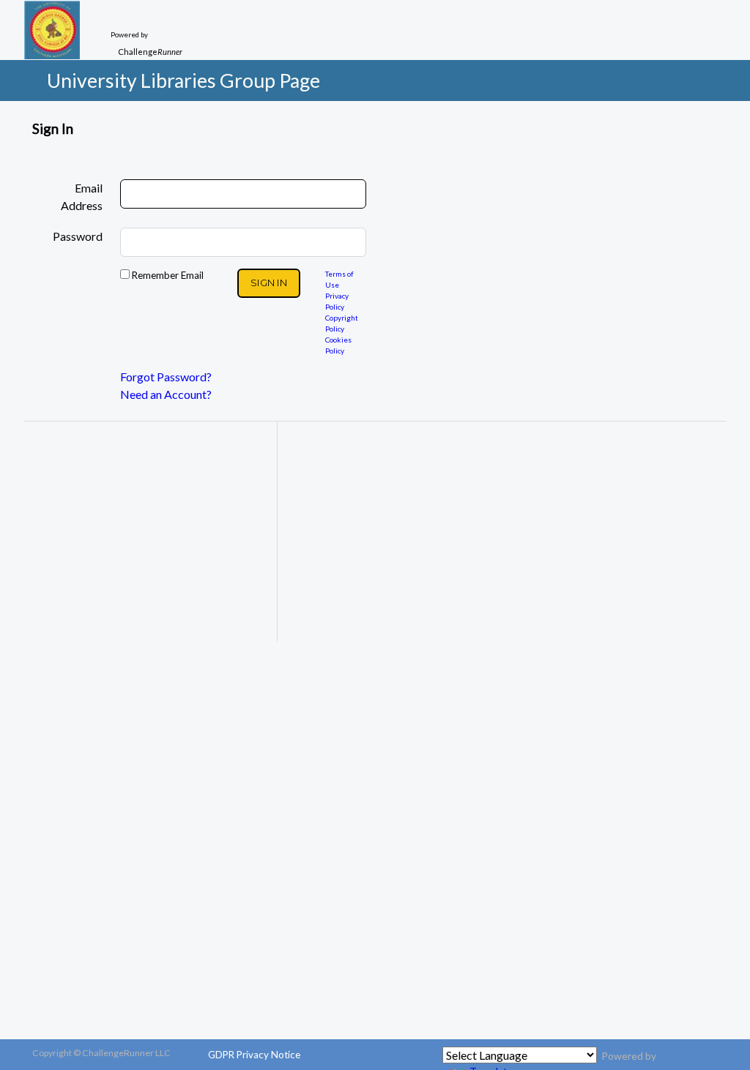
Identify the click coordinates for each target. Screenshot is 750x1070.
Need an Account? (166, 394)
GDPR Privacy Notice (254, 1054)
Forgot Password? (166, 377)
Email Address (82, 196)
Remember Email (167, 275)
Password (78, 236)
